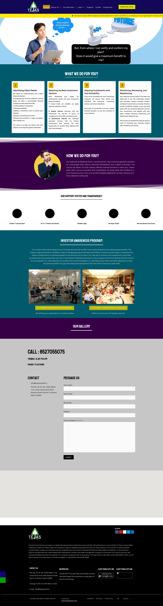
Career (98, 7)
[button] (127, 7)
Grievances (108, 7)
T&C (118, 598)
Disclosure (99, 598)
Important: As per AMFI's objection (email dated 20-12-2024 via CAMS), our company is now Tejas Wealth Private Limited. (106, 16)
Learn (80, 7)
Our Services (68, 7)
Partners (125, 598)
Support (90, 7)
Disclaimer (90, 598)
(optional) (73, 420)
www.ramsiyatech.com (69, 601)
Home (46, 7)
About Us (55, 7)
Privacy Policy (109, 598)
